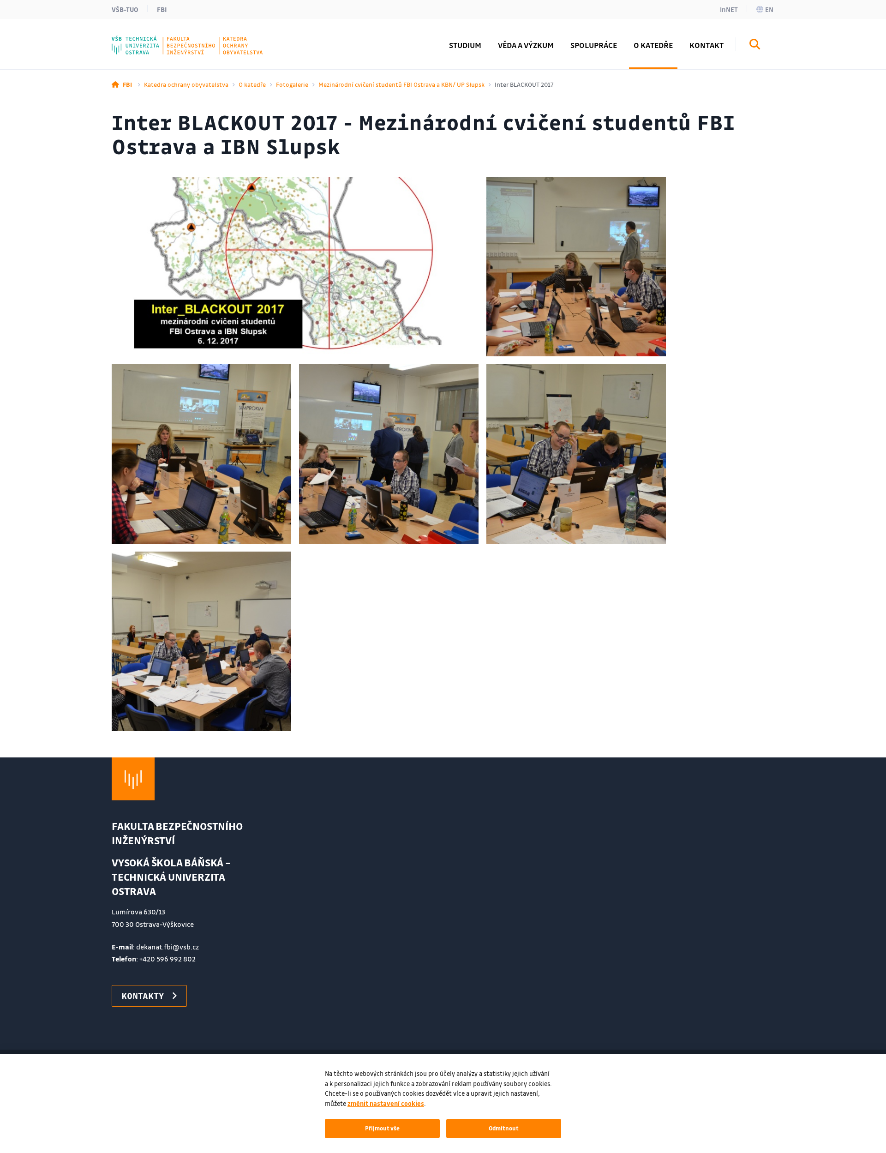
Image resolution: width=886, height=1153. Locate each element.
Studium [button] (465, 45)
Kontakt (706, 45)
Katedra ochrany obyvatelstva (186, 84)
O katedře (252, 84)
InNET (729, 9)
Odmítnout (504, 1128)
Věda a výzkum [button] (526, 45)
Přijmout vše (382, 1128)
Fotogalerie (292, 84)
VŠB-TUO (125, 9)
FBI (162, 9)
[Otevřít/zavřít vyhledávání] (754, 46)
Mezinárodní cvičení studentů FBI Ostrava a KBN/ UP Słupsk (401, 84)
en (769, 9)
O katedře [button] (653, 45)
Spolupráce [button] (593, 45)
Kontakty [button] (142, 996)
